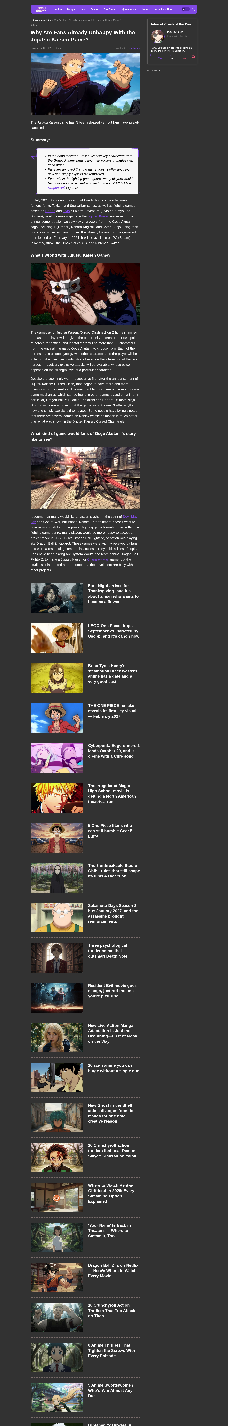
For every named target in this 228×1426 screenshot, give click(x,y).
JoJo (66, 211)
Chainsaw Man (98, 559)
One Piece (109, 9)
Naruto (146, 9)
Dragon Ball (56, 188)
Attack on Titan (164, 9)
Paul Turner (133, 48)
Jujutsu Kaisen (128, 9)
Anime (58, 9)
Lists (83, 9)
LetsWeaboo (37, 20)
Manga (71, 9)
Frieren (95, 9)
